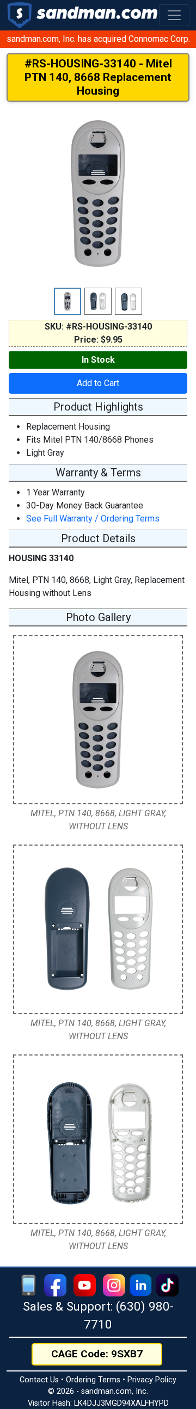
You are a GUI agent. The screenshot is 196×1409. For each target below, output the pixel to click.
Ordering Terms (93, 1380)
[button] (174, 15)
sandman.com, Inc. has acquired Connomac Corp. (98, 39)
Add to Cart (98, 383)
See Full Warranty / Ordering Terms (93, 518)
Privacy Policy (151, 1380)
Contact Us (39, 1380)
